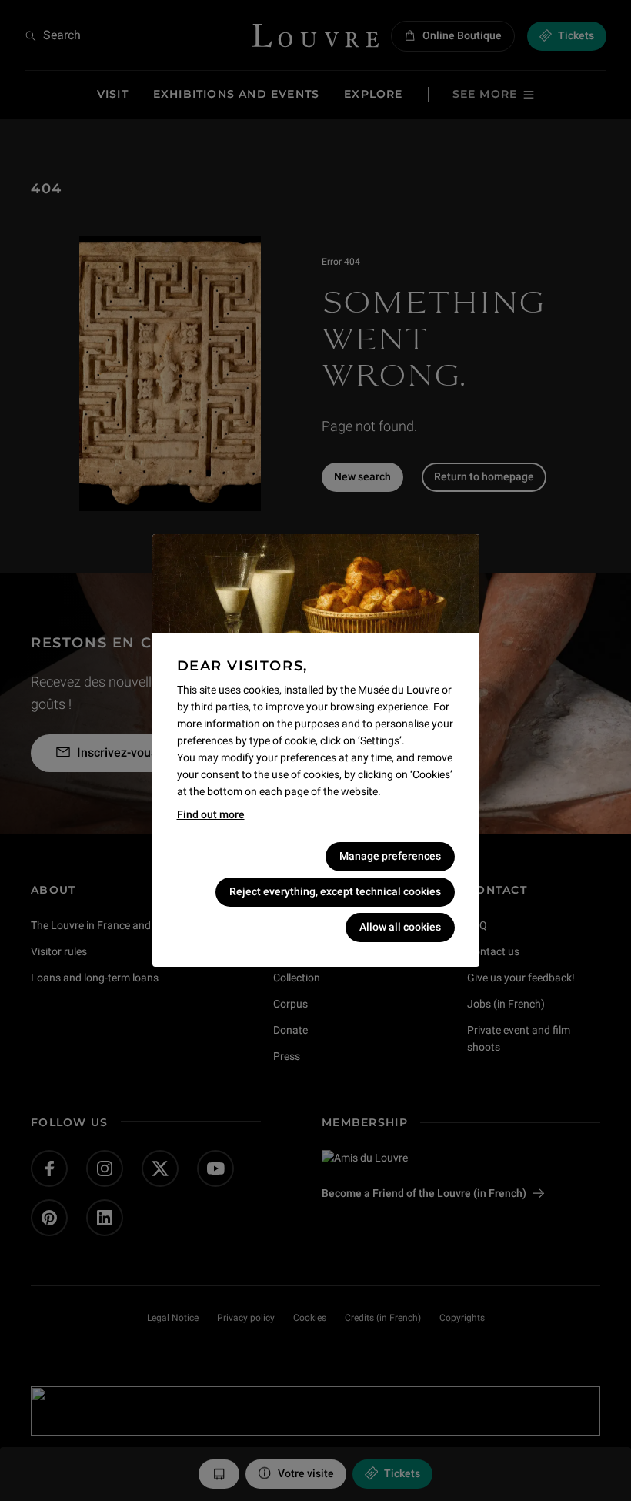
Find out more (211, 814)
